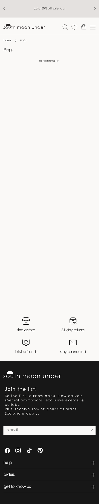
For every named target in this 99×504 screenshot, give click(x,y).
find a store (26, 330)
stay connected (73, 352)
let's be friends (26, 352)
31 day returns (72, 330)
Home (7, 40)
